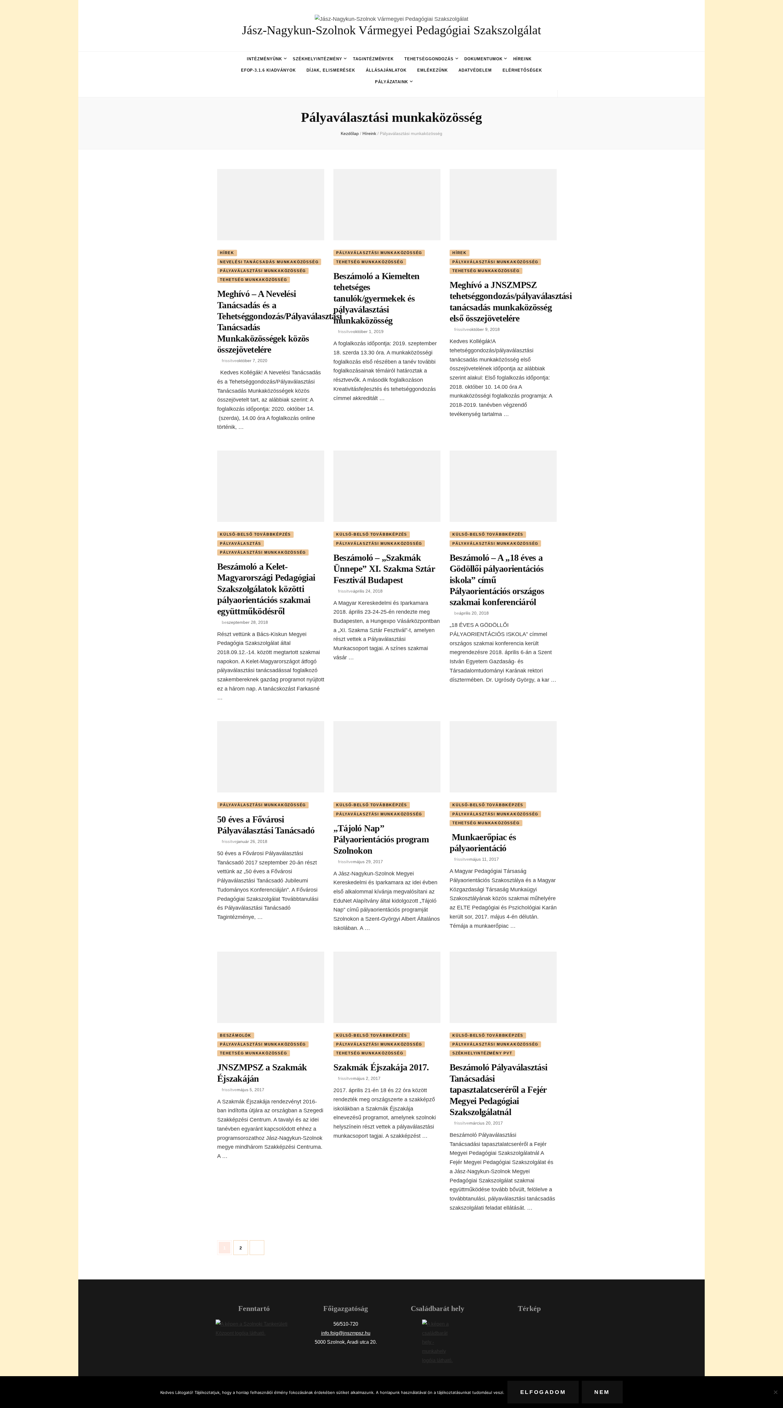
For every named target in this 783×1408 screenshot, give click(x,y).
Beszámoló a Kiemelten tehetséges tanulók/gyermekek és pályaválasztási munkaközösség (376, 298)
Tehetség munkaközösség (253, 280)
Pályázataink (391, 82)
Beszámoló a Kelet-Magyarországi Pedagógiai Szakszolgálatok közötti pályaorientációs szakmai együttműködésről (266, 588)
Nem (602, 1392)
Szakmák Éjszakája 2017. (381, 1067)
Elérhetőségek (522, 70)
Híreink (522, 59)
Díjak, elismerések (330, 70)
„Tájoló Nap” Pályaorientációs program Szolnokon (381, 839)
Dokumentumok (483, 59)
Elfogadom (543, 1392)
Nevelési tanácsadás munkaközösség (269, 262)
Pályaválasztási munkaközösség (263, 271)
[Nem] (775, 1392)
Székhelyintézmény (317, 59)
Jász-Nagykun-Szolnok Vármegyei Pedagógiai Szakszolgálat (391, 30)
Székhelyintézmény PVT (482, 1053)
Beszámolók (235, 1035)
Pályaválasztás (240, 543)
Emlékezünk (432, 70)
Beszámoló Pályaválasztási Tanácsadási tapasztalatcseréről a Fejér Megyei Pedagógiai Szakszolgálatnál (498, 1089)
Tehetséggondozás (429, 59)
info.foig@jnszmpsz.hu (345, 1333)
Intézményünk (264, 59)
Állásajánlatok (386, 70)
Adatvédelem (475, 70)
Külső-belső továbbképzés (255, 534)
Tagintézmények (373, 59)
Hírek (227, 253)
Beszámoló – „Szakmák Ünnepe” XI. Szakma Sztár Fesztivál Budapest (384, 568)
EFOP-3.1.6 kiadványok (268, 70)
